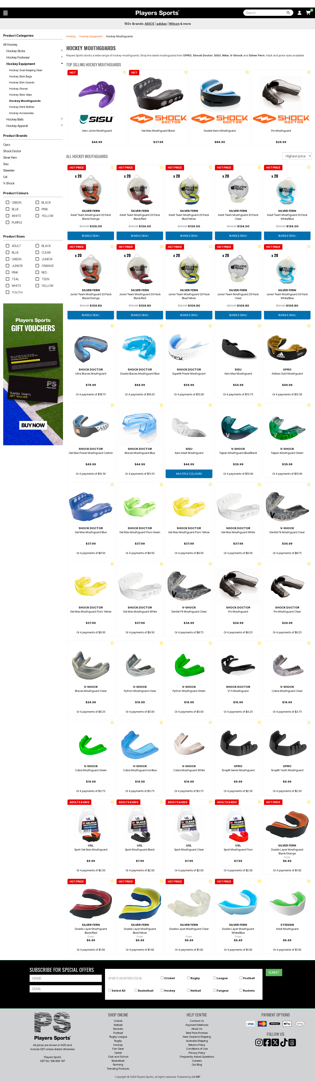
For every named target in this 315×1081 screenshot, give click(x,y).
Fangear (223, 990)
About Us (196, 1028)
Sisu (6, 164)
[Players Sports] (157, 13)
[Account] (300, 13)
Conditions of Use (197, 1048)
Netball (195, 990)
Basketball (145, 990)
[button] (5, 12)
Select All (118, 990)
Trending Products (118, 1068)
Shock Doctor (12, 151)
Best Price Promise (197, 1032)
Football (249, 978)
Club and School (118, 1056)
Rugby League (118, 1036)
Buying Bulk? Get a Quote (236, 4)
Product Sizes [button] (14, 236)
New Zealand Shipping (197, 1036)
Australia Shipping (197, 1040)
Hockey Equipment (20, 64)
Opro (6, 144)
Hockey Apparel (17, 126)
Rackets (249, 990)
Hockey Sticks (15, 51)
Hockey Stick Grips (20, 94)
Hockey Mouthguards (25, 100)
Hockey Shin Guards (21, 82)
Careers (197, 1060)
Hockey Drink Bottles (21, 106)
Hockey (71, 36)
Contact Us (197, 1020)
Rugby (195, 978)
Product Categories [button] (18, 35)
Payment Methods (197, 1025)
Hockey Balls (14, 119)
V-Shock (9, 183)
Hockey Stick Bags (20, 76)
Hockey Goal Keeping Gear (25, 70)
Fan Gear (118, 1048)
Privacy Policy (197, 1052)
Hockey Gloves (18, 88)
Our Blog (197, 1064)
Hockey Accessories (21, 113)
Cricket (169, 978)
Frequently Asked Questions (197, 1056)
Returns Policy (196, 1044)
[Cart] (308, 13)
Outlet (118, 1052)
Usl (5, 177)
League (222, 978)
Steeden (9, 170)
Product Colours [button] (15, 193)
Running (118, 1064)
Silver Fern (10, 157)
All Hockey (10, 44)
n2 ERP (196, 1076)
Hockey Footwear (18, 57)
